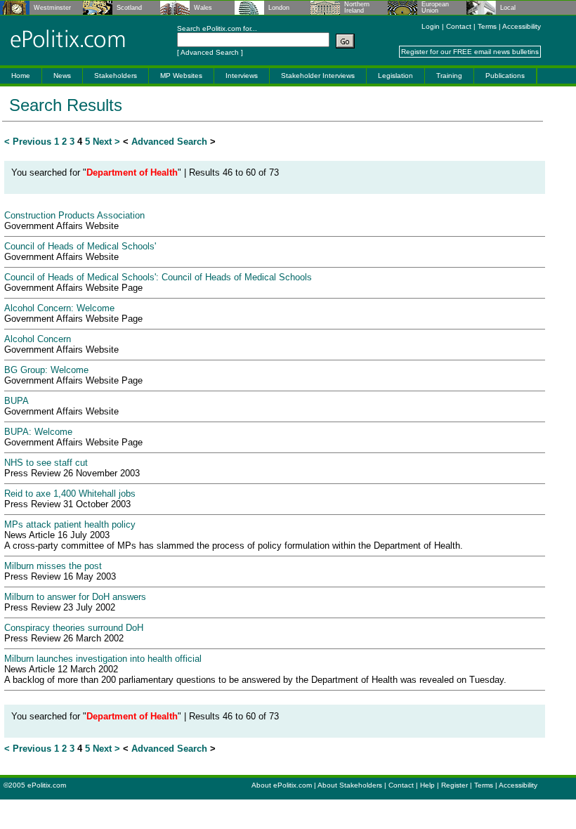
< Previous (27, 141)
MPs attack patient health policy (70, 524)
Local (508, 8)
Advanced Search (210, 52)
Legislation (395, 75)
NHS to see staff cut (46, 462)
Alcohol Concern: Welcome (59, 308)
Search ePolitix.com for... (217, 28)
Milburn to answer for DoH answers (75, 597)
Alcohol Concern (37, 339)
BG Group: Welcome (46, 370)
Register (454, 785)
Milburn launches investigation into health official (103, 658)
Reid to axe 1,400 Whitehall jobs (70, 493)
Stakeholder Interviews (318, 75)
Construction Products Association (74, 215)
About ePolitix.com (281, 785)
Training (449, 75)
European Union (435, 7)
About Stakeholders (350, 785)
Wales (203, 8)
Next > (106, 141)
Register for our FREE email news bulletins (470, 52)
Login (430, 26)
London (278, 8)
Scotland (129, 8)
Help (427, 785)
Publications (505, 75)
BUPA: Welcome (38, 431)
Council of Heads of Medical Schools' (80, 246)
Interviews (241, 75)
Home (20, 75)
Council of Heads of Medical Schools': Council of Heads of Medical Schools (158, 277)
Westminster (52, 8)
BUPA (16, 401)
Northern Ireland (356, 7)
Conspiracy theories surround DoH (73, 627)
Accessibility (521, 26)
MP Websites (181, 75)
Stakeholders (115, 75)
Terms (487, 26)
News (62, 75)
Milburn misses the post (53, 566)
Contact (458, 26)
